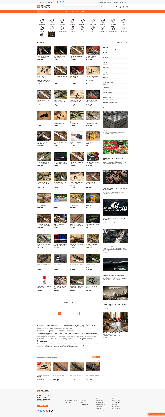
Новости (74, 11)
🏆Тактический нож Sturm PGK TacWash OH (76, 122)
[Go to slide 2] (40, 119)
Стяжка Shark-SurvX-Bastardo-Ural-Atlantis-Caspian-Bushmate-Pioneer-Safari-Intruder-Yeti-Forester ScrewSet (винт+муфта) (43, 79)
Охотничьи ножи (106, 62)
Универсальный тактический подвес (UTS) (60, 101)
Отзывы (82, 398)
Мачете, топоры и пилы (116, 408)
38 (73, 313)
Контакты (67, 404)
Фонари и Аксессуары (116, 400)
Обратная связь (42, 405)
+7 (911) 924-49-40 (40, 2)
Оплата (62, 11)
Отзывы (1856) (80, 11)
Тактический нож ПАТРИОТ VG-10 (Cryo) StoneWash (60, 245)
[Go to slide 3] (41, 119)
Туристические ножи (107, 59)
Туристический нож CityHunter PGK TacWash (43, 183)
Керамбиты (105, 77)
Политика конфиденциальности (71, 400)
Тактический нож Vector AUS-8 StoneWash (43, 57)
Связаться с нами (123, 2)
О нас (58, 11)
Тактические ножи (106, 57)
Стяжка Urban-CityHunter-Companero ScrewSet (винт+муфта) (76, 102)
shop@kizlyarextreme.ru (43, 399)
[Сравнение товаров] (120, 7)
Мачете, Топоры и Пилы (108, 82)
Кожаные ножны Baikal (75, 375)
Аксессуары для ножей (107, 94)
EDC (103, 89)
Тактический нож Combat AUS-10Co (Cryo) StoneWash (60, 163)
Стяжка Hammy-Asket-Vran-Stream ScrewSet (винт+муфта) (76, 184)
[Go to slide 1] (38, 119)
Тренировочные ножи (107, 64)
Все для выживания (107, 97)
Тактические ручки (116, 402)
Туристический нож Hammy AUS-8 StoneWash (44, 204)
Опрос (82, 402)
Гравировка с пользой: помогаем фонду (113, 275)
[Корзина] (127, 7)
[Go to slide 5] (45, 119)
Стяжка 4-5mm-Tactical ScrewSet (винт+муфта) (59, 122)
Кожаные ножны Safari (58, 375)
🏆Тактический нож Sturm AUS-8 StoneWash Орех (76, 287)
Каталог (42, 11)
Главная (39, 15)
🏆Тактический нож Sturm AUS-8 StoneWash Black (60, 183)
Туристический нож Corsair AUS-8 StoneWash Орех (92, 122)
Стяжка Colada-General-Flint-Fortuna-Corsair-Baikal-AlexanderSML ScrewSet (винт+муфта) (92, 78)
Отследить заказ (115, 2)
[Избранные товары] (123, 7)
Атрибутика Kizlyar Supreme (108, 99)
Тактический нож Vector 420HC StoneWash (59, 57)
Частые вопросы (89, 11)
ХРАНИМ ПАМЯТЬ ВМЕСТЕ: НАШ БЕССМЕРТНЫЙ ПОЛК (111, 333)
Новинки (48, 11)
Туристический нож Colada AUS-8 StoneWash (76, 204)
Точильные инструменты (101, 410)
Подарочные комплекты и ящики (110, 102)
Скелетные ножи (106, 72)
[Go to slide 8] (50, 119)
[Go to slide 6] (46, 119)
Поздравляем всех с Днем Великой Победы (114, 304)
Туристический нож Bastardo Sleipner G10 (91, 183)
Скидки (53, 11)
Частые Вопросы (84, 400)
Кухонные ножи (106, 67)
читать (126, 107)
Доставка (68, 11)
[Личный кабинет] (117, 7)
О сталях (105, 130)
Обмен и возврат (68, 402)
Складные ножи (106, 54)
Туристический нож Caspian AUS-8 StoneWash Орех (76, 265)
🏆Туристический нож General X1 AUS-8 (91, 57)
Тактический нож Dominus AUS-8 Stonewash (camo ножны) (60, 287)
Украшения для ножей (107, 92)
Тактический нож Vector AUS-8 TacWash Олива (92, 101)
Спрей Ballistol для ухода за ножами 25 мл (44, 287)
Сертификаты (100, 2)
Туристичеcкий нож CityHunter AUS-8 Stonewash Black (92, 266)
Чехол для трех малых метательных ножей (59, 265)
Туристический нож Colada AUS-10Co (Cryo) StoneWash (44, 225)
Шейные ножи (106, 69)
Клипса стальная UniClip (43, 122)
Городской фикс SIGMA (109, 246)
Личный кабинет (107, 2)
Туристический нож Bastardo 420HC (42, 143)
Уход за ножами (106, 87)
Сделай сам (105, 74)
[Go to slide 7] (48, 119)
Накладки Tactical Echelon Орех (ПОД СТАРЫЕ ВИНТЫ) (76, 225)
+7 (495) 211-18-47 (49, 2)
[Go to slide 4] (43, 119)
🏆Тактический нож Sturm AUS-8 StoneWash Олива (43, 163)
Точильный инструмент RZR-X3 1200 (91, 204)
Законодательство (98, 11)
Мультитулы (105, 84)
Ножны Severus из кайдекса (92, 375)
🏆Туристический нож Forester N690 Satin (91, 245)
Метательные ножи (107, 79)
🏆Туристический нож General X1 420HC (75, 77)
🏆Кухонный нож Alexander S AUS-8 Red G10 (92, 163)
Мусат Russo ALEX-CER (59, 204)
